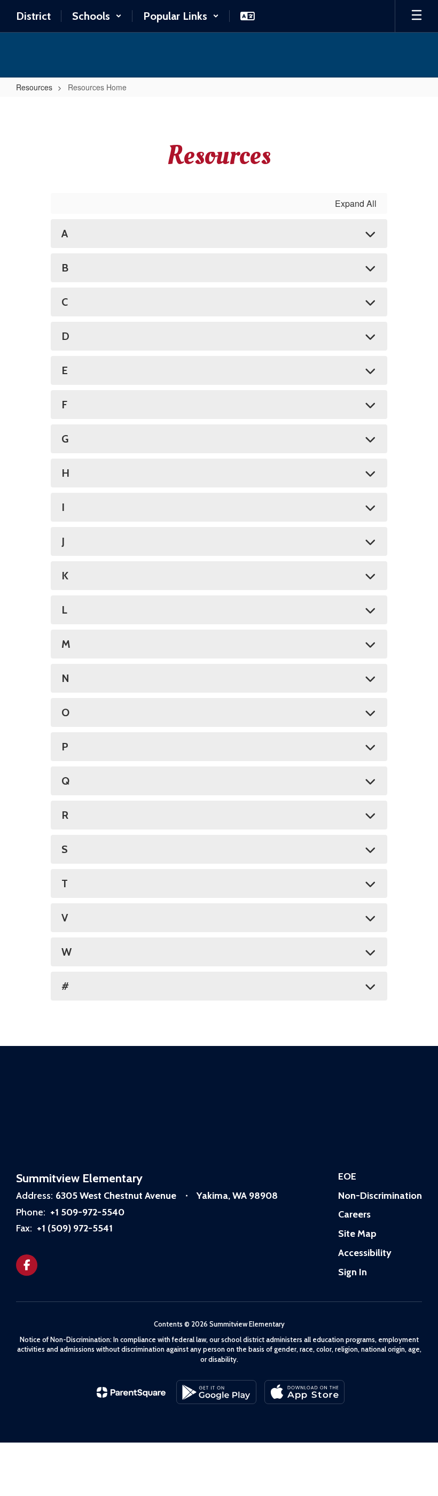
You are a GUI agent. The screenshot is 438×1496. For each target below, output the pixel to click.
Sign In (352, 1272)
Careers (354, 1214)
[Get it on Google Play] (216, 1392)
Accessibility (365, 1253)
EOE (347, 1176)
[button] (96, 16)
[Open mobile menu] (416, 16)
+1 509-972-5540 (87, 1212)
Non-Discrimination (380, 1196)
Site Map (357, 1233)
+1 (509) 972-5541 (75, 1228)
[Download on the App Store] (304, 1392)
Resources (34, 87)
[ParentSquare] (131, 1392)
